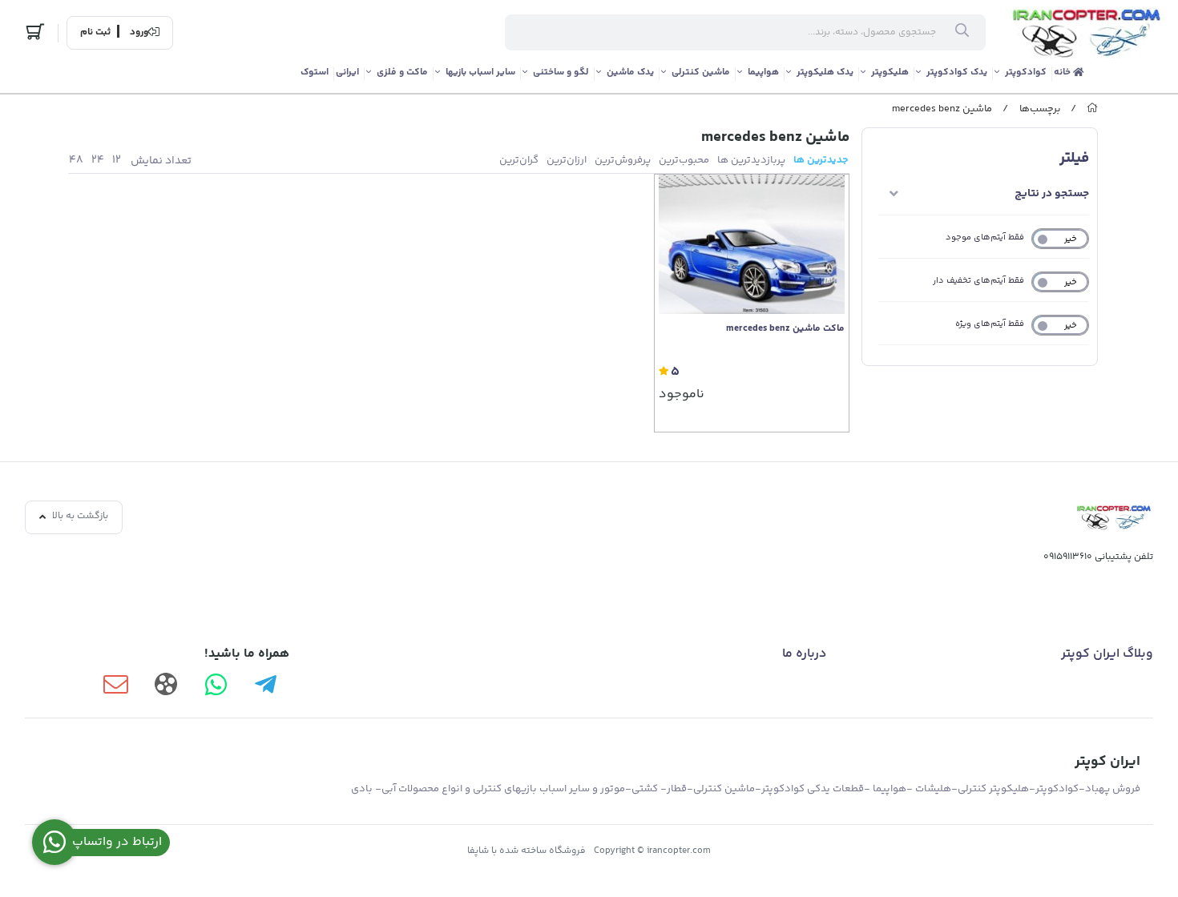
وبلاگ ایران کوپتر (1107, 654)
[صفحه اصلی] (1092, 109)
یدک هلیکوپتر (825, 72)
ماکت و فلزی (402, 72)
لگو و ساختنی (561, 72)
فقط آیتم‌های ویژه (989, 324)
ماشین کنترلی (701, 72)
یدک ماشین (630, 72)
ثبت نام (95, 33)
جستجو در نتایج (1052, 194)
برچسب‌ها (1039, 109)
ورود (139, 33)
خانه (1063, 72)
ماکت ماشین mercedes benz (785, 329)
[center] (962, 32)
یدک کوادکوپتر (956, 72)
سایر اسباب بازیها (480, 72)
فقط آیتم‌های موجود (985, 237)
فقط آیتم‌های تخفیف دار (978, 281)
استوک (315, 72)
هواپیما (763, 72)
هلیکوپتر (890, 72)
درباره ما (804, 654)
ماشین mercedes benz (942, 109)
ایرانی (347, 72)
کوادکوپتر (1026, 72)
